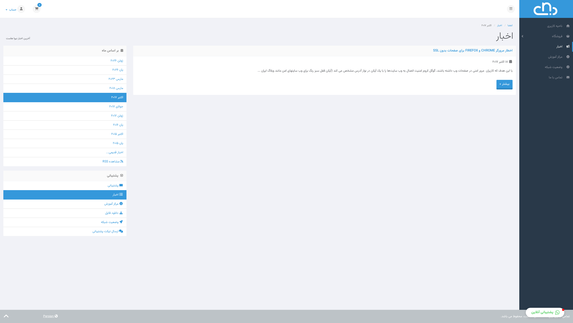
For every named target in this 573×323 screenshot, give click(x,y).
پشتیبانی (113, 185)
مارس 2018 (116, 88)
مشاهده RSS (111, 161)
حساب (12, 10)
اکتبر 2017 (117, 97)
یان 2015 (118, 143)
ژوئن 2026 (117, 60)
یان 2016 (118, 125)
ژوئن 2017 (117, 115)
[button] (545, 312)
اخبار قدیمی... (114, 152)
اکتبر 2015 (117, 134)
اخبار (560, 46)
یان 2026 (117, 70)
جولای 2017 (116, 106)
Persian (49, 316)
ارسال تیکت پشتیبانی (105, 231)
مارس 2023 (116, 79)
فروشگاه (558, 36)
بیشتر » (504, 84)
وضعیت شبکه (554, 67)
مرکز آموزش (556, 57)
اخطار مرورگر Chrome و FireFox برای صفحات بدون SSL (473, 50)
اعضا (510, 25)
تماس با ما (556, 77)
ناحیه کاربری (555, 26)
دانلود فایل (112, 213)
